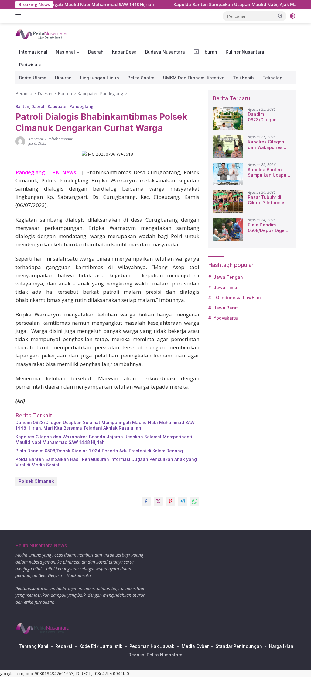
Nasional (65, 51)
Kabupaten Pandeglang (71, 106)
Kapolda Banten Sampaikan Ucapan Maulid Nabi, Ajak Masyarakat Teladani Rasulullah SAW (269, 172)
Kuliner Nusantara (245, 51)
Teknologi (273, 77)
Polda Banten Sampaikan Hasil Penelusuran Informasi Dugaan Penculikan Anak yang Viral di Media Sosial (106, 462)
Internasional (33, 51)
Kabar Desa (124, 51)
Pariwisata (30, 64)
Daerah (96, 51)
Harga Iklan (281, 646)
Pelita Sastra (141, 77)
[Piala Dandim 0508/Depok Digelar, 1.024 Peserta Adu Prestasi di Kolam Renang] (228, 229)
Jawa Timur (226, 287)
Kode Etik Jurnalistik (100, 646)
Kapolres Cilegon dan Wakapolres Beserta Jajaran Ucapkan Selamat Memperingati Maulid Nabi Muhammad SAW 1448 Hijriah (103, 439)
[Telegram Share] (182, 501)
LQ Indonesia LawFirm (237, 297)
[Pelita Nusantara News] (41, 34)
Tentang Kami (33, 646)
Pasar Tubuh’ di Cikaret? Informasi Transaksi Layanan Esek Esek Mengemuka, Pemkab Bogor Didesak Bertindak (268, 200)
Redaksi (63, 646)
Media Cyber (195, 646)
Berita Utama (32, 77)
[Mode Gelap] (292, 16)
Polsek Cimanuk (60, 139)
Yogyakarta (226, 317)
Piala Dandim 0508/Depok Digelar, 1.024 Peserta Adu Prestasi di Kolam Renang (99, 450)
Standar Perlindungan (239, 646)
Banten (22, 106)
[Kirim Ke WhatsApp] (194, 501)
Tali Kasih (243, 77)
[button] (280, 16)
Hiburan (63, 77)
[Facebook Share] (146, 501)
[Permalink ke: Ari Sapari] (20, 141)
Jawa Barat (226, 307)
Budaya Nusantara (165, 51)
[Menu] (19, 16)
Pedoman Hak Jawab (152, 646)
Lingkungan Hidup (99, 77)
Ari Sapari (36, 139)
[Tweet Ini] (158, 501)
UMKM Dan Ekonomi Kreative (193, 77)
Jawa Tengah (228, 277)
